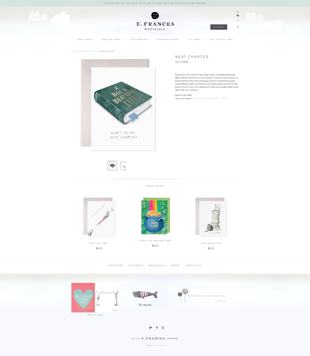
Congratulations (88, 51)
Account (219, 27)
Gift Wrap (195, 39)
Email (225, 98)
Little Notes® (138, 39)
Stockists (136, 265)
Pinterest (213, 98)
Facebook (199, 98)
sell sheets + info (221, 39)
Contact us (193, 265)
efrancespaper (96, 315)
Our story (116, 265)
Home (74, 51)
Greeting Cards (111, 39)
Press (175, 265)
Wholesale (157, 265)
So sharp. (145, 305)
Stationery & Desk (168, 39)
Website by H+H (155, 345)
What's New (84, 39)
